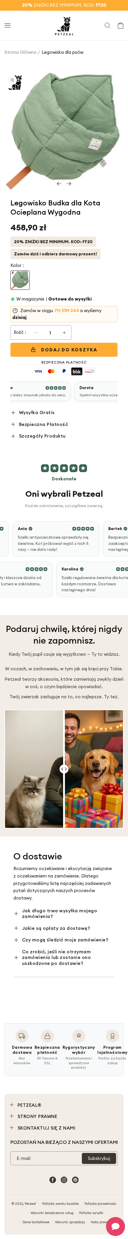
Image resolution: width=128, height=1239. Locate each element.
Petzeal (30, 1204)
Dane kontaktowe (36, 1222)
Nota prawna (101, 1222)
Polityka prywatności (100, 1204)
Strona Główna (20, 52)
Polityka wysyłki (91, 1213)
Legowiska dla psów (62, 52)
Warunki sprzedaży (70, 1222)
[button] (7, 25)
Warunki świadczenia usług (52, 1213)
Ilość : (20, 332)
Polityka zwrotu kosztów (60, 1204)
